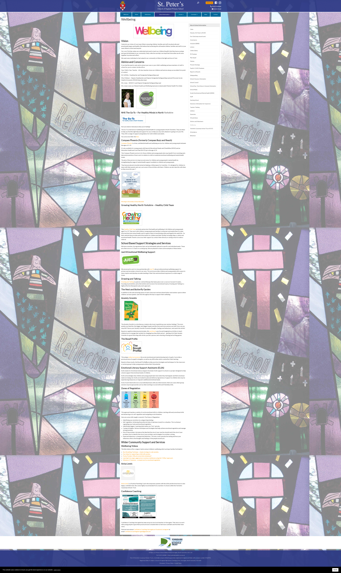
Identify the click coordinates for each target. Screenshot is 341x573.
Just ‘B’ (152, 269)
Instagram (165, 529)
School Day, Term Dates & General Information (203, 86)
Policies (192, 61)
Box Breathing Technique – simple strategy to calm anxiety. (141, 452)
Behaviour (193, 135)
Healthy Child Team (130, 229)
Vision (136, 14)
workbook (152, 331)
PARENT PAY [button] (209, 2)
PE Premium (193, 54)
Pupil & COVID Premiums (197, 68)
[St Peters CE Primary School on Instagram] (220, 3)
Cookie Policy (178, 563)
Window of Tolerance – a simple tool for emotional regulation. (141, 460)
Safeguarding (193, 75)
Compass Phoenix (126, 143)
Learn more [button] (57, 570)
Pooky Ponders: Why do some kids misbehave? (137, 456)
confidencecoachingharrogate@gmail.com (138, 531)
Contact (215, 14)
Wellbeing (193, 125)
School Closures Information (198, 79)
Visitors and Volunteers (196, 121)
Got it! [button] (335, 570)
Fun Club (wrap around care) (198, 36)
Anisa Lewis (124, 483)
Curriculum (194, 14)
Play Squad (193, 57)
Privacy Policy (169, 563)
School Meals (193, 89)
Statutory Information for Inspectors (200, 103)
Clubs (191, 29)
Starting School (194, 100)
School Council (194, 82)
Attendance (193, 132)
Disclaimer (162, 563)
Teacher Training (195, 107)
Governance (193, 40)
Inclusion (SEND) (194, 43)
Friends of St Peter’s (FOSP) (198, 33)
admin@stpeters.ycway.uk (178, 555)
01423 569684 (162, 555)
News (205, 14)
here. (137, 136)
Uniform (192, 111)
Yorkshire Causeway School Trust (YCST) (201, 128)
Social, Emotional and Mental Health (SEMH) (202, 93)
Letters (192, 47)
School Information (164, 14)
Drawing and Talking (127, 282)
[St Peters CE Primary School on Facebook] (216, 3)
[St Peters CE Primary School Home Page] (131, 6)
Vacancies (193, 114)
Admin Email (217, 9)
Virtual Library (194, 118)
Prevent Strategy (195, 65)
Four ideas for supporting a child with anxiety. (136, 454)
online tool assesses (134, 357)
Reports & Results (195, 72)
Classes (181, 14)
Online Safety (194, 50)
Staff (191, 96)
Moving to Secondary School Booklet (132, 201)
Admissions (148, 14)
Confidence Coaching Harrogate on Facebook (148, 529)
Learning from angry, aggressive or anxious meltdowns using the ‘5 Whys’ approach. (148, 458)
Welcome (126, 14)
